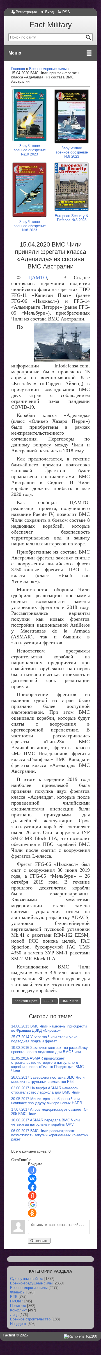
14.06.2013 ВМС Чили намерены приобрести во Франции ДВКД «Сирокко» (49, 1028)
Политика (18, 1306)
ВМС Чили (70, 1001)
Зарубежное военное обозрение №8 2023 (29, 226)
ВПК (13, 1297)
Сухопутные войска (26, 1279)
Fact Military (50, 24)
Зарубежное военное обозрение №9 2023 (72, 152)
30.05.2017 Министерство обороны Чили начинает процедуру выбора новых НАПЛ (46, 1101)
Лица (14, 1315)
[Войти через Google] (32, 1204)
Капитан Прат (26, 1001)
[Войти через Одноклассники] (32, 1213)
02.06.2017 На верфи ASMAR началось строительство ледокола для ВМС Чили (45, 1090)
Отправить (39, 1241)
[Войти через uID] (32, 1170)
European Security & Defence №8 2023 (71, 218)
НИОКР (16, 1301)
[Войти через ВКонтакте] (32, 1179)
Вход (49, 12)
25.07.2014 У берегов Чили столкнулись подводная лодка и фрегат (45, 1039)
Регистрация (26, 12)
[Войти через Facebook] (32, 1187)
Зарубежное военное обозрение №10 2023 (29, 150)
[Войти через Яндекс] (32, 1195)
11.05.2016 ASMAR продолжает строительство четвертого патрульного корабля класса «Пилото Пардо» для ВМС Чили (47, 1064)
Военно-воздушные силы (31, 1283)
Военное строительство (30, 1319)
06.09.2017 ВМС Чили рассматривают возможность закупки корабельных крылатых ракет (49, 1135)
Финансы (17, 1292)
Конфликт (18, 1310)
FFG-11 (49, 1001)
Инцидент (18, 1324)
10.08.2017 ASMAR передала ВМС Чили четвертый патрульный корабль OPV (45, 1122)
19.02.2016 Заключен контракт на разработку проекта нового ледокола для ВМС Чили (49, 1049)
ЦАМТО (37, 277)
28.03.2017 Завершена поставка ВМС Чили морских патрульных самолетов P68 (47, 1079)
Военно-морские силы (28, 1288)
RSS (66, 12)
